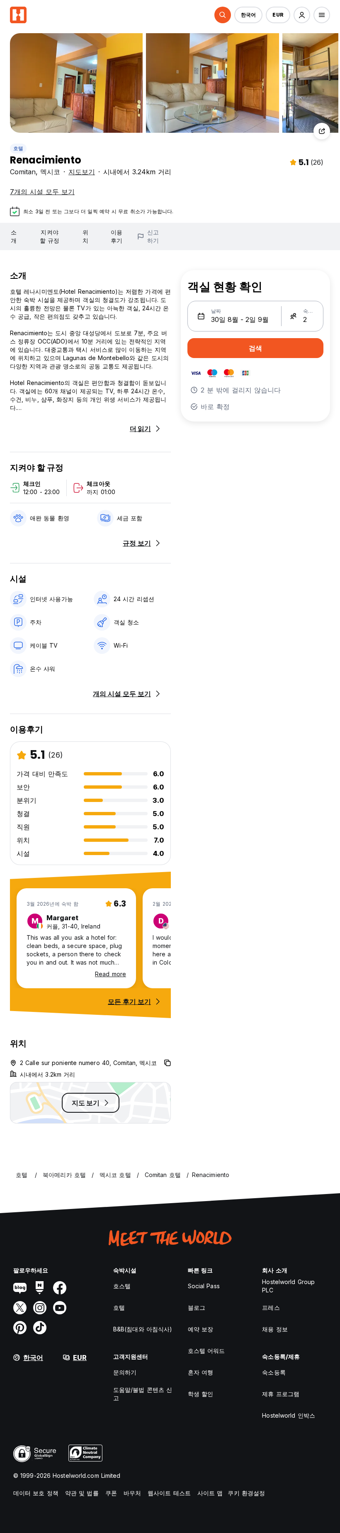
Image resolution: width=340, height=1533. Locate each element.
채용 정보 (275, 1329)
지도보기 (81, 172)
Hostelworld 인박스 (288, 1415)
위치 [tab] (85, 236)
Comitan (23, 172)
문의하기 (124, 1372)
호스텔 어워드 (206, 1350)
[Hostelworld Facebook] (59, 1287)
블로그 (196, 1307)
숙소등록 (273, 1372)
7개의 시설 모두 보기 (42, 192)
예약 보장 (201, 1329)
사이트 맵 (210, 1492)
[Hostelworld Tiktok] (39, 1327)
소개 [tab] (14, 236)
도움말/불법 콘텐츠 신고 (142, 1393)
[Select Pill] (222, 15)
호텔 (18, 148)
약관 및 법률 (82, 1492)
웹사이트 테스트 (169, 1492)
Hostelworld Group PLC (288, 1286)
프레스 (270, 1307)
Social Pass (204, 1285)
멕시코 (50, 172)
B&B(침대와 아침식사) (142, 1329)
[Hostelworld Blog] (20, 1287)
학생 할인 (201, 1393)
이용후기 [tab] (116, 236)
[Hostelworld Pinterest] (20, 1327)
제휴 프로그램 (280, 1393)
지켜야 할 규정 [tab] (49, 236)
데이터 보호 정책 (35, 1492)
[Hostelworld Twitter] (20, 1307)
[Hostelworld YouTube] (59, 1307)
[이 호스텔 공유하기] (321, 131)
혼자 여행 (201, 1372)
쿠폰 (111, 1492)
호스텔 (122, 1285)
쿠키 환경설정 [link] (246, 1492)
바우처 (132, 1492)
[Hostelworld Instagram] (39, 1307)
